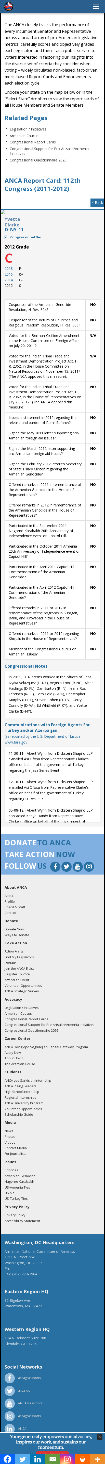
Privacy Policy (15, 1215)
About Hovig (14, 1058)
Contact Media (16, 1148)
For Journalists (16, 1153)
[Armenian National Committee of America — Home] (8, 6)
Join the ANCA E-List (19, 968)
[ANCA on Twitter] (67, 867)
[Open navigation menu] (96, 7)
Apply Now (13, 1052)
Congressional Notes (26, 666)
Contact (10, 912)
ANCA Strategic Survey (22, 991)
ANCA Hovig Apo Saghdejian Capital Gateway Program (46, 1047)
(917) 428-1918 (17, 1311)
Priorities (11, 1170)
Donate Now (14, 929)
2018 (9, 268)
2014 (9, 279)
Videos (10, 1142)
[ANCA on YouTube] (78, 867)
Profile (10, 901)
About (9, 895)
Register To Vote (17, 974)
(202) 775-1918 (23, 1268)
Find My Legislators (19, 957)
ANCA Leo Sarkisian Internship (28, 1080)
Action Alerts (14, 951)
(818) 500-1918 (17, 1349)
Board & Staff (15, 907)
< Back (97, 202)
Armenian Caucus (24, 135)
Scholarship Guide (19, 1114)
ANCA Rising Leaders (20, 1086)
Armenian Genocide (20, 1176)
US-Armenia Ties (17, 1187)
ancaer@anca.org (19, 1317)
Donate (10, 962)
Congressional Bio (25, 237)
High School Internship (22, 1091)
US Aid (10, 1193)
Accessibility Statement (22, 1221)
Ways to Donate (17, 935)
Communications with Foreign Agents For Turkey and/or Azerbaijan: (47, 733)
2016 (9, 274)
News (9, 1131)
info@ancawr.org (19, 1355)
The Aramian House (20, 1064)
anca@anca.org (17, 1279)
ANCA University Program (24, 1103)
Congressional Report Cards (33, 142)
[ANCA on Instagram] (89, 867)
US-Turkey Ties (16, 1198)
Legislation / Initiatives (28, 129)
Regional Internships (20, 1097)
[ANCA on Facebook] (55, 867)
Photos (10, 1136)
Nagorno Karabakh (19, 1181)
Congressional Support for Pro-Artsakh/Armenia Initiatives (50, 1024)
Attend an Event (17, 980)
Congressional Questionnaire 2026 (38, 160)
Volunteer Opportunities (23, 985)
